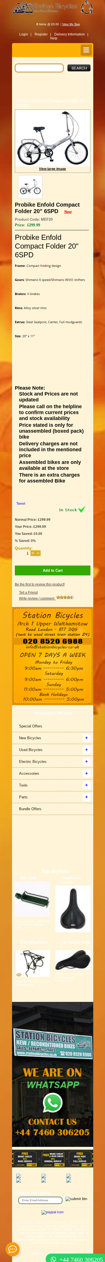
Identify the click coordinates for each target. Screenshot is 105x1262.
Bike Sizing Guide (75, 1239)
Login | (25, 34)
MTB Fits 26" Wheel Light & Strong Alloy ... (32, 983)
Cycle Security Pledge (45, 1243)
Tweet (20, 504)
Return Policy (68, 1226)
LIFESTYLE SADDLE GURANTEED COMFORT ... (69, 978)
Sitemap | (68, 1243)
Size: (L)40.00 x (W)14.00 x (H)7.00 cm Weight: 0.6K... (32, 924)
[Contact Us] (52, 647)
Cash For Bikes (49, 1229)
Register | (43, 34)
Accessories (29, 773)
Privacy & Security (29, 1226)
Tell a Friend (28, 593)
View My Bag (71, 24)
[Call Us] (52, 641)
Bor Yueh (28, 878)
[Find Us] (52, 622)
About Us (50, 1226)
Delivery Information (52, 1232)
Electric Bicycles (32, 762)
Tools (23, 785)
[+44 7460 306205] (53, 1249)
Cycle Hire (59, 1222)
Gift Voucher (23, 1222)
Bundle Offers (30, 809)
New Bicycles (30, 738)
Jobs (83, 1226)
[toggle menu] (86, 50)
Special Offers (30, 726)
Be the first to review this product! (40, 584)
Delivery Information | (71, 34)
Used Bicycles (31, 750)
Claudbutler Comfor (71, 880)
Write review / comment (37, 598)
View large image (52, 169)
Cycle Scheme (27, 1232)
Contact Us (42, 1222)
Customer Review (48, 1239)
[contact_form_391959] (13, 1249)
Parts (23, 797)
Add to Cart (52, 570)
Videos (41, 1236)
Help (53, 38)
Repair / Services (75, 1229)
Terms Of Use (78, 1222)
